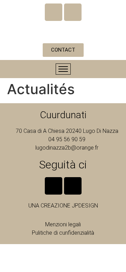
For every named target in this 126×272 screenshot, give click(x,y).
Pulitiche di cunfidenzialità (63, 232)
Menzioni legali (63, 224)
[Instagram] (73, 12)
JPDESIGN (85, 205)
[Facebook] (53, 12)
